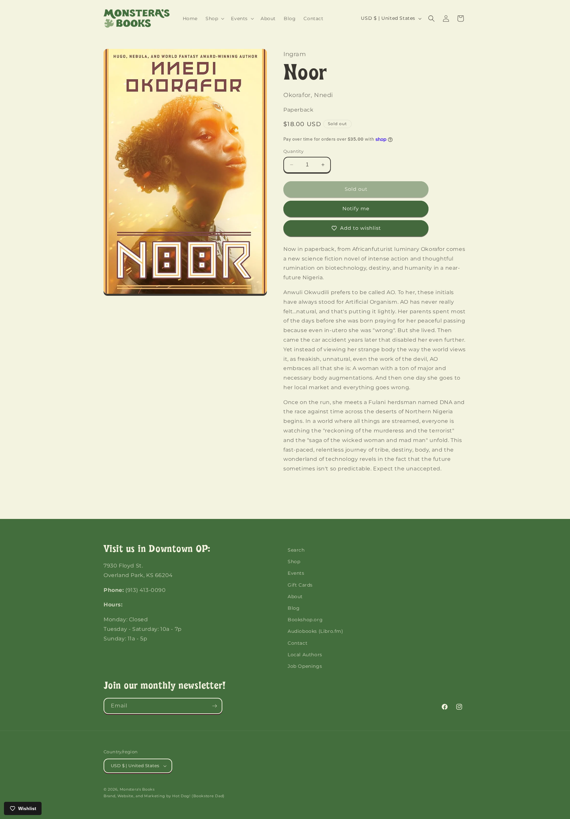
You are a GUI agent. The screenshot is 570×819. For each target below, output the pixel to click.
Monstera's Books (137, 789)
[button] (214, 18)
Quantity (293, 151)
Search (296, 550)
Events (296, 573)
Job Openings (305, 666)
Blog (294, 608)
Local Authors (305, 655)
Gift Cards (300, 585)
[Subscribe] (214, 706)
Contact (297, 643)
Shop (294, 561)
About (295, 596)
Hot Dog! (181, 796)
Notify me (355, 208)
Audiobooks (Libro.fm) (315, 631)
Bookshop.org (305, 620)
